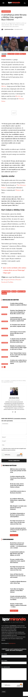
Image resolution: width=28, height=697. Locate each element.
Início (2, 380)
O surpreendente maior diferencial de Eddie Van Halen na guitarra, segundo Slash (18, 319)
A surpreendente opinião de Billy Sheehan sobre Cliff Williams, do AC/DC (17, 553)
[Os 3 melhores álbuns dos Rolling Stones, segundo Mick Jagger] (5, 500)
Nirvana (4, 56)
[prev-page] (2, 367)
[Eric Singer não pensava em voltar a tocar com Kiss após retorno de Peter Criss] (5, 522)
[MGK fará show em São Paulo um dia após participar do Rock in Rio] (5, 471)
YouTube (10, 282)
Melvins (17, 53)
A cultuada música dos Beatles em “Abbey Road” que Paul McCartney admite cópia (18, 340)
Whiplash (18, 190)
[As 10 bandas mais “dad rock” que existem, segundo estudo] (5, 326)
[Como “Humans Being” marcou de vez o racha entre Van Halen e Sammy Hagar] (5, 355)
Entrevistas (4, 314)
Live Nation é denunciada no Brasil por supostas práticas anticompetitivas (17, 515)
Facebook (4, 282)
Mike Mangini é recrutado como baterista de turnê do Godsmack (18, 507)
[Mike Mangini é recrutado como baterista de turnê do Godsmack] (5, 508)
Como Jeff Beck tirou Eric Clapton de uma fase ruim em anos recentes (17, 575)
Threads (18, 279)
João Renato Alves (9, 29)
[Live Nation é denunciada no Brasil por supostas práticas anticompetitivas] (5, 515)
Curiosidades (6, 11)
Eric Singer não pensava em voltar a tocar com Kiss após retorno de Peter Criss (17, 522)
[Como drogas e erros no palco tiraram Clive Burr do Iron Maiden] (5, 333)
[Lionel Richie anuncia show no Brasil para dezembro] (5, 493)
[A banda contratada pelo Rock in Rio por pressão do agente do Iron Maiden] (5, 530)
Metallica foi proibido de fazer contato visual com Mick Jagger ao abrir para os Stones (18, 347)
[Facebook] (7, 33)
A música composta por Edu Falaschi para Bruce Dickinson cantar (18, 478)
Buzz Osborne (11, 53)
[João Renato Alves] (2, 29)
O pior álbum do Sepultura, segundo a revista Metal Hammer (17, 590)
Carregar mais (13, 535)
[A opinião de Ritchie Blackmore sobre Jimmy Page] (5, 583)
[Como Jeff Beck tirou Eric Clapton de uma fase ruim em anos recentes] (5, 576)
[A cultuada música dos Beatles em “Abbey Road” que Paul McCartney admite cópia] (5, 340)
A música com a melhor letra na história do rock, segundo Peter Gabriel (18, 362)
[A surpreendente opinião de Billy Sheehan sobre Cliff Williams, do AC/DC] (5, 554)
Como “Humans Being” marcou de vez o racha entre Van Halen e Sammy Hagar (18, 354)
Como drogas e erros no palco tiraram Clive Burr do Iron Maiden (18, 333)
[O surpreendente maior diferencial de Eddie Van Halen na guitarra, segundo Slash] (5, 319)
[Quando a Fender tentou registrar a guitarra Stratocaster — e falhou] (5, 605)
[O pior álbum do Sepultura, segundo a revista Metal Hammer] (5, 590)
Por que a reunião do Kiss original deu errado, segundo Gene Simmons (17, 561)
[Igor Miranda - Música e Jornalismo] (14, 3)
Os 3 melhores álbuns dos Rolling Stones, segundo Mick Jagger (17, 500)
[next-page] (5, 367)
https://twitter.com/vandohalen (14, 400)
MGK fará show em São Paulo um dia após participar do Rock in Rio (18, 470)
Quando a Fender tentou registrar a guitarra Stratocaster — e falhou (18, 605)
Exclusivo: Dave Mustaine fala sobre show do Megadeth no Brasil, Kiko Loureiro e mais (18, 312)
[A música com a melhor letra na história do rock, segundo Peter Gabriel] (5, 362)
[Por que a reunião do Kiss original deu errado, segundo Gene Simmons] (5, 561)
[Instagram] (15, 411)
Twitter (13, 279)
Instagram (7, 279)
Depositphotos (12, 643)
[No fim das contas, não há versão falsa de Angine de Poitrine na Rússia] (5, 485)
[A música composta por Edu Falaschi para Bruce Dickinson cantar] (5, 478)
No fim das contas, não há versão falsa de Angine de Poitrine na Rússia (17, 485)
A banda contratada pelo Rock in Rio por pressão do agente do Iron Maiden (18, 530)
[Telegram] (17, 33)
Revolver (18, 96)
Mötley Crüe (23, 53)
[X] (10, 33)
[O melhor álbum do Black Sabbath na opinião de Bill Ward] (5, 305)
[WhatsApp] (14, 33)
